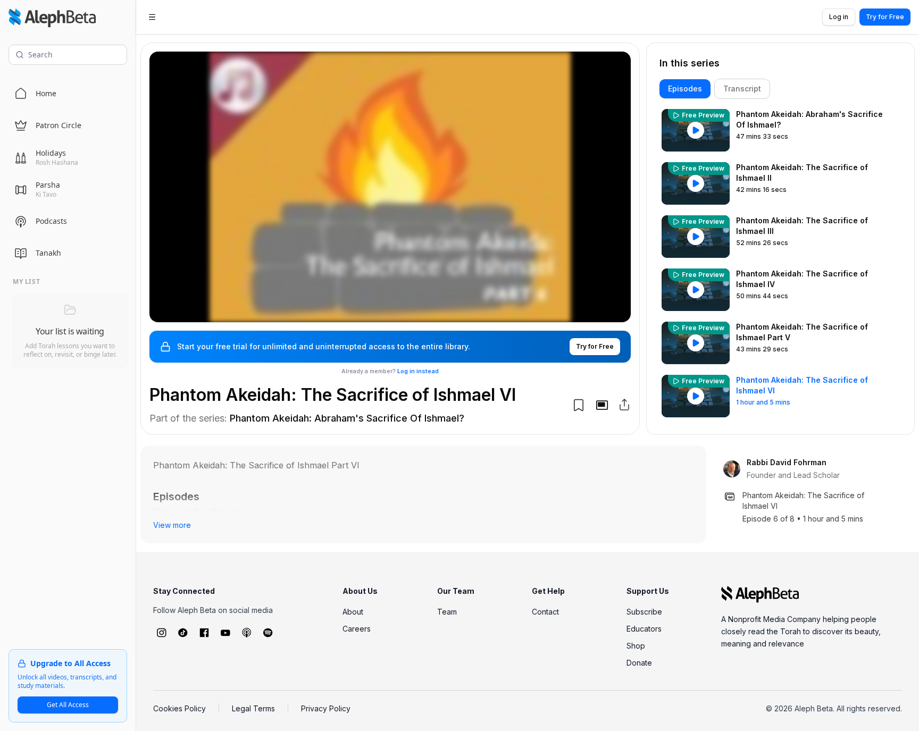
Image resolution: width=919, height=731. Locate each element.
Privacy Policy (325, 708)
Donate (639, 662)
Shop (635, 645)
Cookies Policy (179, 708)
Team (447, 611)
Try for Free (885, 17)
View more (172, 525)
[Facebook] (204, 632)
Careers (356, 628)
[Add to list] (578, 405)
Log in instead (418, 371)
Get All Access (68, 704)
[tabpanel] (780, 264)
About (352, 611)
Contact (545, 611)
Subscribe (644, 611)
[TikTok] (182, 632)
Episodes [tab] (685, 88)
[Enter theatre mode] (602, 405)
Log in (838, 17)
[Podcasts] (246, 632)
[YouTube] (225, 632)
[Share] (624, 404)
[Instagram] (161, 632)
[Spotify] (268, 632)
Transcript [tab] (742, 88)
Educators (644, 628)
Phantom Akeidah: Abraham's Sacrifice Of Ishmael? (347, 418)
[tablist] (780, 88)
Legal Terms (253, 708)
